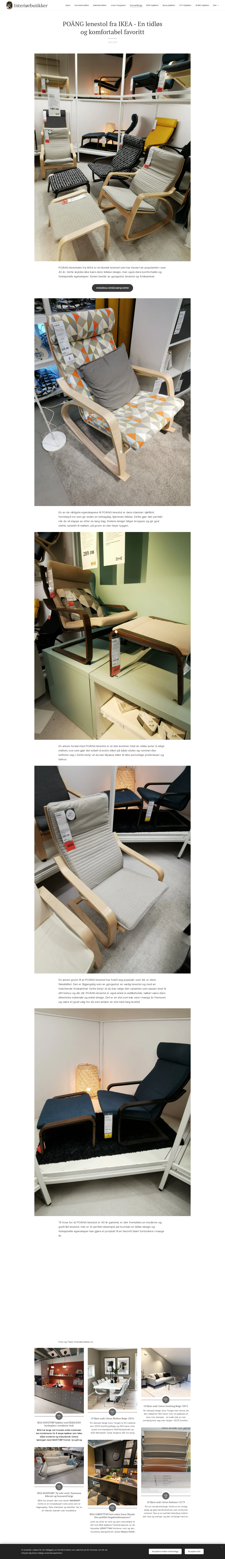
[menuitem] (69, 5)
